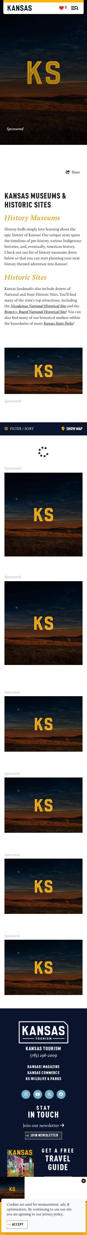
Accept (18, 1225)
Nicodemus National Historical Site (38, 306)
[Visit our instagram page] (25, 1094)
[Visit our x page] (49, 1094)
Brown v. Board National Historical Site (35, 312)
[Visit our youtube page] (37, 1094)
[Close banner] (83, 1181)
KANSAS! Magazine (43, 1067)
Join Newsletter (44, 1135)
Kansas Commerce (43, 1073)
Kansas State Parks (58, 324)
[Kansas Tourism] (20, 7)
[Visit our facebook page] (61, 1094)
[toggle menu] (74, 8)
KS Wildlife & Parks (43, 1079)
